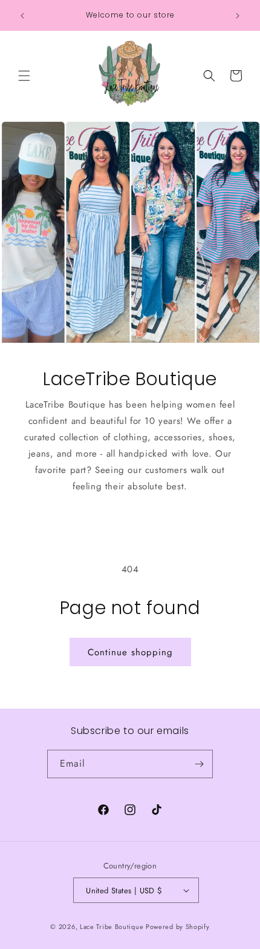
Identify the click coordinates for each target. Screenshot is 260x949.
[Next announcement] (237, 15)
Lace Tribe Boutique (111, 926)
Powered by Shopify (178, 926)
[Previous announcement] (22, 15)
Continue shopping (130, 652)
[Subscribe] (199, 764)
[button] (24, 75)
